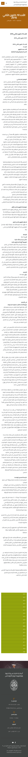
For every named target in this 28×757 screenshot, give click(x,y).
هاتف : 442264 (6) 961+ (14, 704)
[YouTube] (13, 742)
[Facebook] (15, 742)
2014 (24, 632)
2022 (24, 607)
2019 (24, 616)
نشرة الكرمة (19, 20)
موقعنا (14, 664)
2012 (24, 639)
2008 (24, 652)
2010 (24, 645)
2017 (24, 623)
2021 (24, 610)
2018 (24, 620)
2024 (24, 600)
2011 (24, 642)
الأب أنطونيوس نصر (11, 751)
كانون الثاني (9, 20)
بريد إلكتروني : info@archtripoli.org (14, 708)
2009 (24, 648)
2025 (24, 597)
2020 (24, 613)
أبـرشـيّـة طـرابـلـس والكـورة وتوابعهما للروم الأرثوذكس (14, 674)
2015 (24, 629)
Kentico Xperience (17, 752)
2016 (14, 20)
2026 (24, 594)
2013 (24, 636)
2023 (24, 604)
